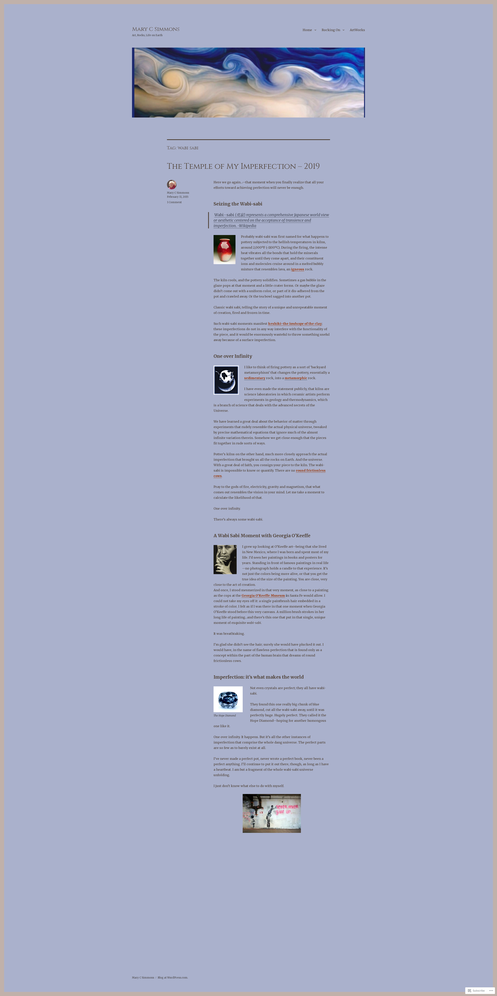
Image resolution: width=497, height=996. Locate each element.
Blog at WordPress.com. (173, 977)
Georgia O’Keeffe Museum (263, 595)
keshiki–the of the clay (295, 324)
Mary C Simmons (156, 29)
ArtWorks (357, 30)
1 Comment (174, 202)
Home (307, 30)
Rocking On (331, 30)
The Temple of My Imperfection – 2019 (243, 166)
